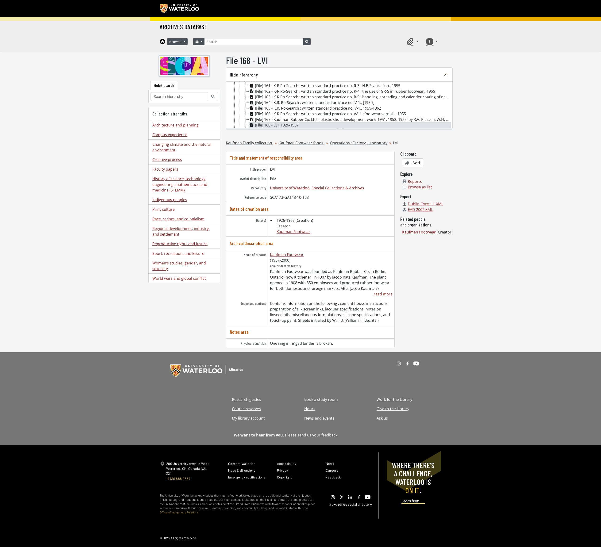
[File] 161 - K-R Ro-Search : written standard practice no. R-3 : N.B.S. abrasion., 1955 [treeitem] (327, 85)
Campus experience (169, 134)
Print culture (163, 209)
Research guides (246, 399)
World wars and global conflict (179, 278)
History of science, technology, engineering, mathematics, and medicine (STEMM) (179, 184)
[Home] (162, 41)
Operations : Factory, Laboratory (358, 142)
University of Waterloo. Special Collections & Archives (317, 188)
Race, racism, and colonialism (178, 219)
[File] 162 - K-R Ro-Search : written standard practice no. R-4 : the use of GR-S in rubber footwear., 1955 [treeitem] (345, 91)
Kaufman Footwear (293, 231)
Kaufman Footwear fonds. (301, 142)
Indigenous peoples (169, 199)
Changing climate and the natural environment (181, 147)
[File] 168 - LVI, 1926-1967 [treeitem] (277, 125)
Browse (176, 41)
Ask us (382, 418)
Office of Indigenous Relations (179, 512)
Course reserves (246, 408)
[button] (412, 41)
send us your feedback (317, 435)
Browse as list (420, 187)
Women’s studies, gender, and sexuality (179, 265)
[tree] (339, 105)
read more (383, 294)
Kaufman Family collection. (249, 142)
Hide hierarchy (244, 74)
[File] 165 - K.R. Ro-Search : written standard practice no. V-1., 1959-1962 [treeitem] (318, 108)
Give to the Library (393, 408)
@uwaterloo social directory (350, 504)
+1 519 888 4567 (178, 479)
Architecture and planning (175, 125)
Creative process (167, 159)
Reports (415, 181)
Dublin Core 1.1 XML (425, 204)
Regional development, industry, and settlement (181, 231)
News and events (319, 418)
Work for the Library (394, 399)
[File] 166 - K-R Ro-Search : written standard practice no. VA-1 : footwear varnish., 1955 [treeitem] (330, 113)
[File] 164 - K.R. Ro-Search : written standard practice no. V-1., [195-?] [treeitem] (314, 102)
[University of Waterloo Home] (180, 8)
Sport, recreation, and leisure (178, 253)
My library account (248, 418)
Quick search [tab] (164, 85)
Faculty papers (165, 169)
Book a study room (321, 399)
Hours (309, 408)
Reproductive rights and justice (180, 243)
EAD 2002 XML (420, 209)
